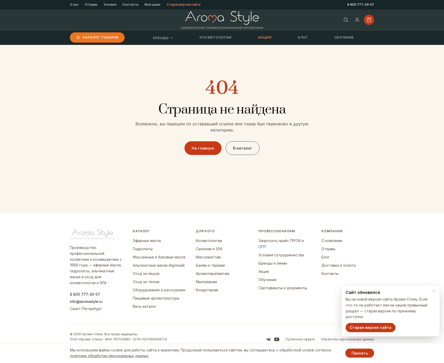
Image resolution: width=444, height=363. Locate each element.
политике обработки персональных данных (109, 355)
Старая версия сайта (183, 4)
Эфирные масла (147, 240)
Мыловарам (206, 282)
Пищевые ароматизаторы (156, 298)
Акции (265, 37)
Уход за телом (146, 282)
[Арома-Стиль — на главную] (222, 20)
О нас (74, 4)
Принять (359, 353)
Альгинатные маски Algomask (159, 265)
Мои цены (152, 4)
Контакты (130, 4)
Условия (110, 4)
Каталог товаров (100, 37)
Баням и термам (210, 265)
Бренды (161, 38)
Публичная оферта (300, 339)
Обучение (344, 37)
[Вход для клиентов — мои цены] (357, 19)
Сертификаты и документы (282, 288)
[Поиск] (345, 19)
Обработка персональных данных (347, 339)
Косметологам (216, 37)
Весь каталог (144, 306)
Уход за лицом (146, 273)
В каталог (242, 148)
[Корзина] (369, 20)
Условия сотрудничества (281, 255)
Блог (303, 37)
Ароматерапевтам (212, 273)
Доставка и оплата (338, 265)
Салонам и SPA (209, 249)
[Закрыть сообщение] (434, 290)
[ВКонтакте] (268, 339)
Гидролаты (143, 249)
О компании (331, 240)
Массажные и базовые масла (159, 257)
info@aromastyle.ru (86, 301)
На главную (203, 148)
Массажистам (208, 257)
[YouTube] (276, 339)
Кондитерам (207, 290)
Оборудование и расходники (159, 290)
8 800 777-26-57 (360, 4)
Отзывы (91, 4)
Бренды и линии (272, 263)
